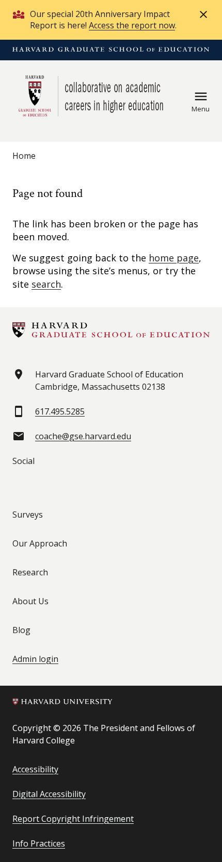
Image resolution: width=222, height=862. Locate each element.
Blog (21, 630)
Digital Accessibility (49, 794)
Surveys (27, 514)
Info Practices (38, 843)
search (46, 284)
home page (174, 258)
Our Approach (39, 543)
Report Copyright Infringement (73, 818)
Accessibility (35, 769)
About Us (30, 601)
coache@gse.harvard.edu (83, 436)
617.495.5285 (60, 411)
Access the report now (132, 25)
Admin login (35, 659)
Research (30, 572)
